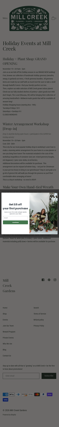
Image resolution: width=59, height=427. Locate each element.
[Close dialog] (55, 194)
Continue (15, 222)
